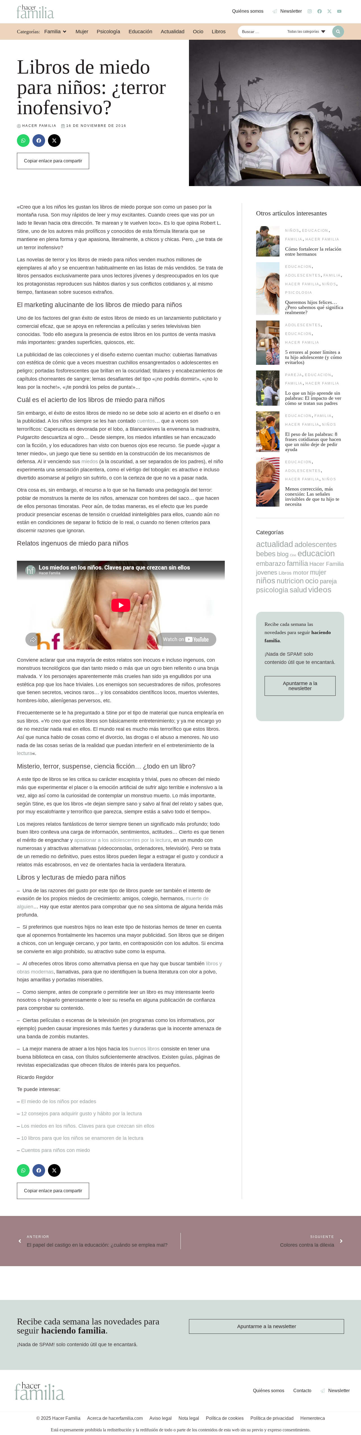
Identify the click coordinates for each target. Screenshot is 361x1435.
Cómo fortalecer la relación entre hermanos (313, 251)
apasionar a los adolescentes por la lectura (122, 840)
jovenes (266, 572)
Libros (285, 573)
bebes (266, 554)
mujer (318, 572)
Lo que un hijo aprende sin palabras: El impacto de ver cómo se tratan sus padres (313, 398)
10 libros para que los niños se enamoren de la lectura (82, 1138)
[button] (23, 140)
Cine (293, 555)
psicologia (298, 292)
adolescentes (303, 275)
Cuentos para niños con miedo (55, 1150)
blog (283, 554)
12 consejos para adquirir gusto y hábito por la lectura (81, 1113)
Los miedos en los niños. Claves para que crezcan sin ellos (87, 1126)
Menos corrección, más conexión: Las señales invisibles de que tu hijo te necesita (312, 496)
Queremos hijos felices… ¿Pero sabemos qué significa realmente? (314, 307)
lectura (24, 753)
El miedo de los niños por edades (58, 1101)
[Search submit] (338, 31)
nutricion (290, 581)
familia (293, 239)
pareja (293, 375)
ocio (311, 581)
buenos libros (144, 1049)
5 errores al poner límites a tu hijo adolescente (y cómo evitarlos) (313, 357)
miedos (90, 461)
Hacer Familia (322, 239)
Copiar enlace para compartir (53, 160)
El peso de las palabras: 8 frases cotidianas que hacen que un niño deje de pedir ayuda (313, 441)
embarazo (270, 563)
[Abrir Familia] (64, 31)
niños (292, 230)
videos (319, 589)
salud (298, 590)
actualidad (274, 544)
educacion (315, 230)
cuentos (146, 421)
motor (301, 572)
